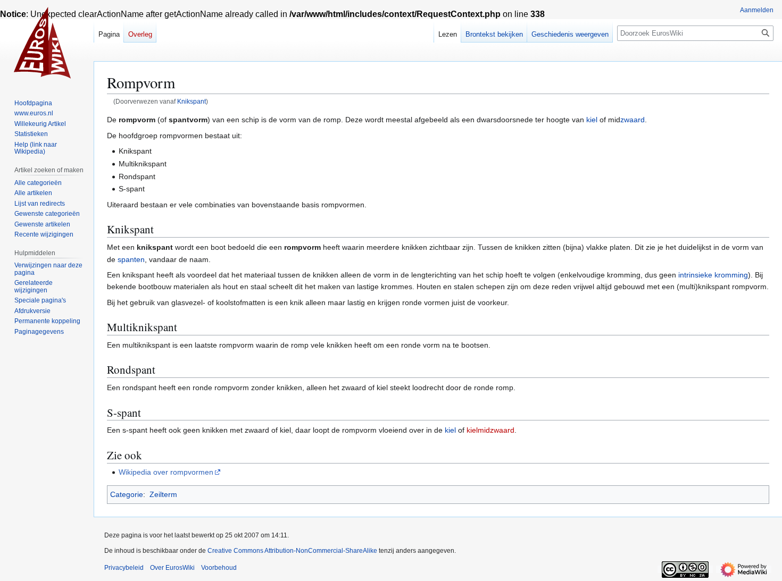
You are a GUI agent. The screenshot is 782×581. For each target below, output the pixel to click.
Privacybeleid (124, 567)
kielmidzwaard (490, 430)
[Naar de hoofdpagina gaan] (46, 42)
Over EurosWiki (172, 567)
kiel (591, 119)
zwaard (632, 119)
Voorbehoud (219, 567)
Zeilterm (163, 494)
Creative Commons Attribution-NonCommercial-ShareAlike (292, 550)
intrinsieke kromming (713, 275)
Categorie (126, 494)
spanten (131, 259)
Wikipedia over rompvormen (166, 472)
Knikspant (191, 101)
